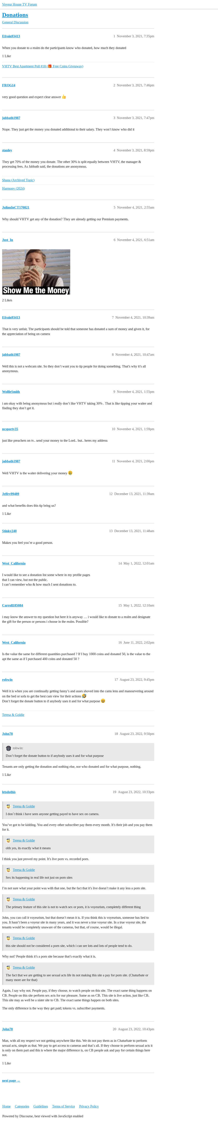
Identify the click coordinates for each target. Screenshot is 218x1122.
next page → (11, 1080)
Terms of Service (63, 1106)
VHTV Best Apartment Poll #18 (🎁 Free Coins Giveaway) (42, 66)
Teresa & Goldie (13, 715)
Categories (22, 1106)
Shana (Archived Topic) (18, 180)
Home (6, 1106)
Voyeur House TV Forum (19, 4)
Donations (15, 15)
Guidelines (40, 1106)
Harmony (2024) (13, 188)
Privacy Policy (89, 1106)
